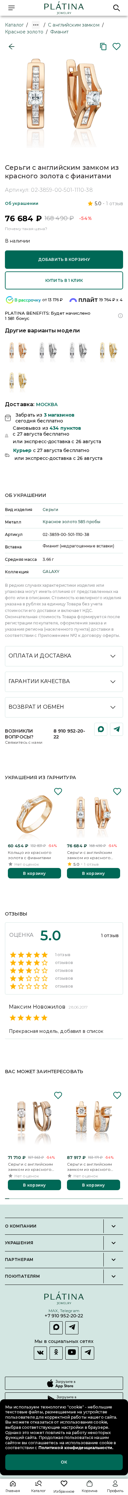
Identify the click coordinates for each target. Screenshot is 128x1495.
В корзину (34, 873)
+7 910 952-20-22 (64, 1316)
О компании (21, 1226)
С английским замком (73, 25)
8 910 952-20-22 (69, 734)
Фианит (59, 32)
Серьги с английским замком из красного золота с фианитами (89, 855)
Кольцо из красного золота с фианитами (30, 855)
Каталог (14, 25)
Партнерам (19, 1259)
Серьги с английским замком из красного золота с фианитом (30, 1167)
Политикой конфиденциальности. (75, 1447)
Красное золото (24, 32)
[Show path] (36, 25)
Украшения (19, 1243)
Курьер (22, 450)
